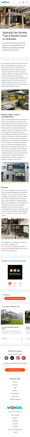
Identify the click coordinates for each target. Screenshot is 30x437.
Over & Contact (15, 415)
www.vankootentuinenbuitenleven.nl (11, 246)
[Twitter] (12, 358)
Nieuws (15, 382)
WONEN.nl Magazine (15, 399)
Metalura (5, 338)
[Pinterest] (24, 358)
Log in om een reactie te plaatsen (15, 298)
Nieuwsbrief (15, 396)
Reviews (15, 390)
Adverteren (15, 421)
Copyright (15, 424)
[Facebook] (6, 358)
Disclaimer (15, 426)
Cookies (15, 432)
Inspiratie (15, 385)
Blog (15, 387)
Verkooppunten (15, 393)
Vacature (15, 418)
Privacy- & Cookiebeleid (15, 429)
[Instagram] (18, 358)
